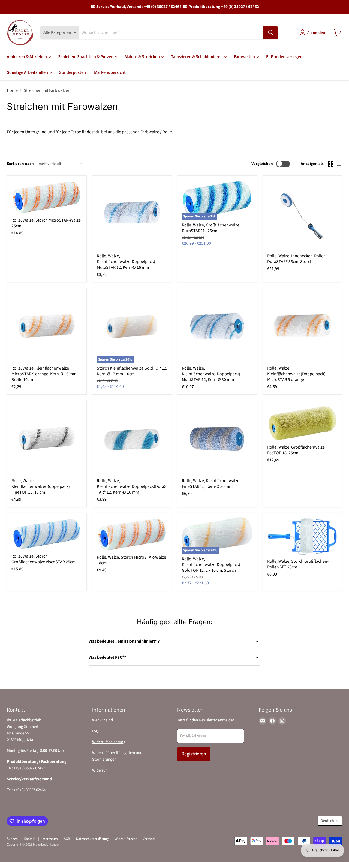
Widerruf (99, 770)
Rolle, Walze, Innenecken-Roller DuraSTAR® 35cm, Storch (296, 259)
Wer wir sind (102, 720)
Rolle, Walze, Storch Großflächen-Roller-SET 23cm (298, 564)
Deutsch (327, 821)
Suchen (12, 838)
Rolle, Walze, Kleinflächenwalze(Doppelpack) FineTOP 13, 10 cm (40, 486)
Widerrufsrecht (126, 838)
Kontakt (29, 838)
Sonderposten (72, 72)
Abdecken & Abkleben (27, 57)
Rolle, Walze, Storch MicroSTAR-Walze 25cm (46, 223)
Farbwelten (245, 57)
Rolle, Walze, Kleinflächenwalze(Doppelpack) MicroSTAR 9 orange (296, 374)
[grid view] (331, 164)
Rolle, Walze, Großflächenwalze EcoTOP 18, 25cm (296, 450)
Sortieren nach (20, 163)
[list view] (338, 164)
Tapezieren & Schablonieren (197, 57)
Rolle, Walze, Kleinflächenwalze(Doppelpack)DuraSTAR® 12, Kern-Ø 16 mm (132, 486)
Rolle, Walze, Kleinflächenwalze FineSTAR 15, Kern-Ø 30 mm (210, 483)
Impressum (49, 838)
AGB (67, 838)
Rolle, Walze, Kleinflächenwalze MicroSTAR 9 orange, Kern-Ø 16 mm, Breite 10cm (44, 374)
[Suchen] (270, 32)
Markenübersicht (110, 72)
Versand (149, 838)
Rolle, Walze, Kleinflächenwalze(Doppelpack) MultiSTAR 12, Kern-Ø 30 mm (211, 374)
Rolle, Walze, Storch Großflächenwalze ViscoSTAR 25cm (43, 559)
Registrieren (194, 754)
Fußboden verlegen (284, 57)
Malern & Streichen (143, 57)
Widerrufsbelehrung (108, 742)
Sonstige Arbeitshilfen (28, 72)
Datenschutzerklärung (92, 838)
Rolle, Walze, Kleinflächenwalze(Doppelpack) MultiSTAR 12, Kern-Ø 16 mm (126, 261)
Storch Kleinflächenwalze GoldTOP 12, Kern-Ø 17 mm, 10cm (132, 371)
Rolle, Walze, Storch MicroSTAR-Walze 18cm (131, 560)
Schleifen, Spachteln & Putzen (86, 57)
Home (12, 90)
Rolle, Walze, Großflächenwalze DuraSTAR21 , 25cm (210, 228)
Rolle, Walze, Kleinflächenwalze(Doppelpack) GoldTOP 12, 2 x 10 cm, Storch (211, 564)
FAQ (95, 731)
